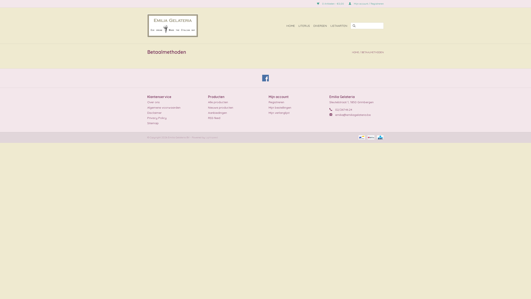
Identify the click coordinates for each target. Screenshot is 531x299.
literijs (304, 26)
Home (290, 26)
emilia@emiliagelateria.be (353, 115)
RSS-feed (214, 118)
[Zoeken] (353, 25)
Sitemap (153, 123)
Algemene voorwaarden (163, 107)
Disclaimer (154, 113)
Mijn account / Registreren (368, 3)
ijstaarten (338, 26)
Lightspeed (212, 137)
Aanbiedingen (217, 113)
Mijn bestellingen (280, 107)
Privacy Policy (157, 118)
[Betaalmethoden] (361, 137)
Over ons (153, 102)
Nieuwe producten (220, 107)
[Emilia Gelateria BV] (187, 25)
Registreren (276, 102)
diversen (320, 26)
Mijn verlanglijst (279, 113)
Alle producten (218, 102)
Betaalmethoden (373, 52)
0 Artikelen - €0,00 (333, 3)
